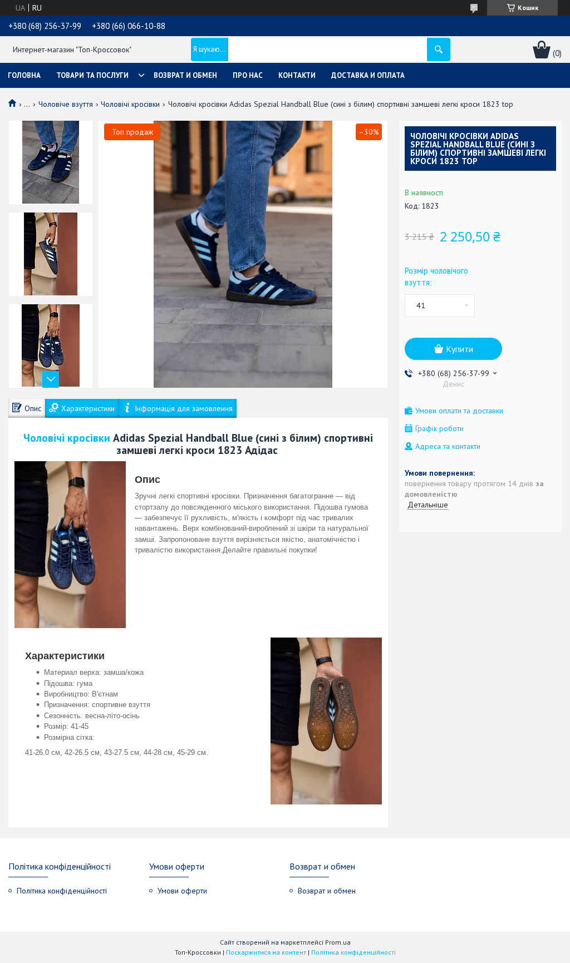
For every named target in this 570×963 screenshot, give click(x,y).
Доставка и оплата (368, 75)
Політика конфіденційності (62, 891)
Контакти (297, 75)
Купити (459, 348)
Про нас (248, 75)
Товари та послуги (92, 75)
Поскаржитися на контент (266, 952)
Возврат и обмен (185, 75)
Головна (24, 75)
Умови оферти (182, 891)
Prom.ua (338, 942)
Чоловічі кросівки (130, 104)
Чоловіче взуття (65, 104)
